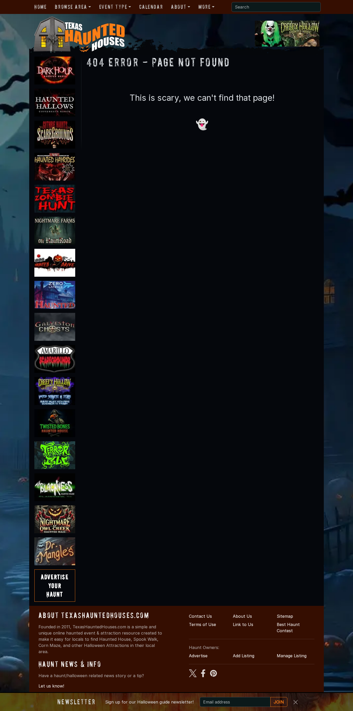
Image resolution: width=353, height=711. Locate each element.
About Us (242, 616)
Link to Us (243, 624)
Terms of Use (202, 624)
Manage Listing (291, 655)
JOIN (279, 702)
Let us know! (51, 686)
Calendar (151, 7)
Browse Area (71, 7)
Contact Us (200, 616)
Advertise (198, 655)
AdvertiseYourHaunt (54, 585)
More (204, 7)
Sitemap (285, 616)
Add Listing (243, 655)
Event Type (113, 7)
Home (40, 7)
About (178, 7)
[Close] (296, 702)
